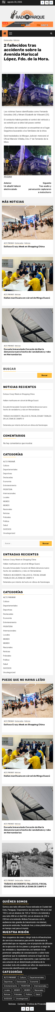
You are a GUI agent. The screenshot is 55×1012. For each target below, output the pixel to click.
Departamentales (10, 470)
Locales (6, 497)
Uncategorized (9, 533)
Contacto (21, 1004)
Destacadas (8, 40)
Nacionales (7, 509)
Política (6, 521)
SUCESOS (7, 529)
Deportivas (7, 474)
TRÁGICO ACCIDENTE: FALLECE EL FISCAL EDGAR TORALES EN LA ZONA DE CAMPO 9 (25, 885)
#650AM (8, 177)
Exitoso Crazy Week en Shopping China (24, 246)
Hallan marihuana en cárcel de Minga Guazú (27, 298)
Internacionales (9, 493)
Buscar (9, 369)
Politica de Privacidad (37, 1004)
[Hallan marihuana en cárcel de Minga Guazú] (27, 274)
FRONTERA (7, 489)
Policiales (7, 517)
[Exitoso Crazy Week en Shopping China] (27, 223)
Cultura (6, 466)
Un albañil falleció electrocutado (12, 186)
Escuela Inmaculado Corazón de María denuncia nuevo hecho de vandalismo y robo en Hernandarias (27, 352)
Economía (7, 481)
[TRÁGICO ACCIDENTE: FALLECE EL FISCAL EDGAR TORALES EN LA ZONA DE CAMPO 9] (27, 860)
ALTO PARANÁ (9, 243)
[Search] (51, 33)
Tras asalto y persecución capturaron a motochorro (40, 188)
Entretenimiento (9, 485)
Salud (5, 525)
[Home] (4, 33)
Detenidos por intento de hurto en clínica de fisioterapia (25, 425)
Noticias (16, 40)
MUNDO (6, 501)
